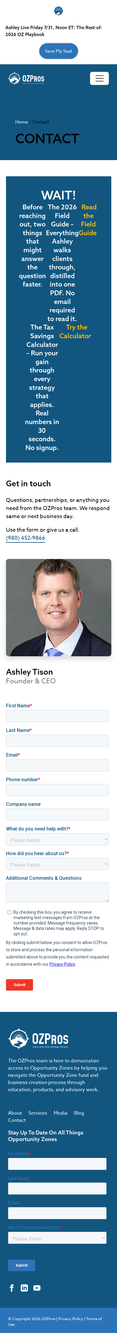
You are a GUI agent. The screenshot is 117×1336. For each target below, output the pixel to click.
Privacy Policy (70, 1318)
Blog (79, 1113)
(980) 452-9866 (25, 538)
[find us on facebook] (11, 1288)
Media (61, 1113)
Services (37, 1113)
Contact (17, 1120)
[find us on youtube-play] (36, 1288)
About (15, 1113)
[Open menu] (99, 78)
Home (21, 122)
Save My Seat (58, 51)
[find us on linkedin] (24, 1288)
